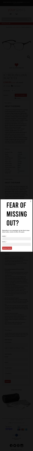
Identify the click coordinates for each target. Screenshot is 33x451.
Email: (4, 241)
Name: (4, 236)
